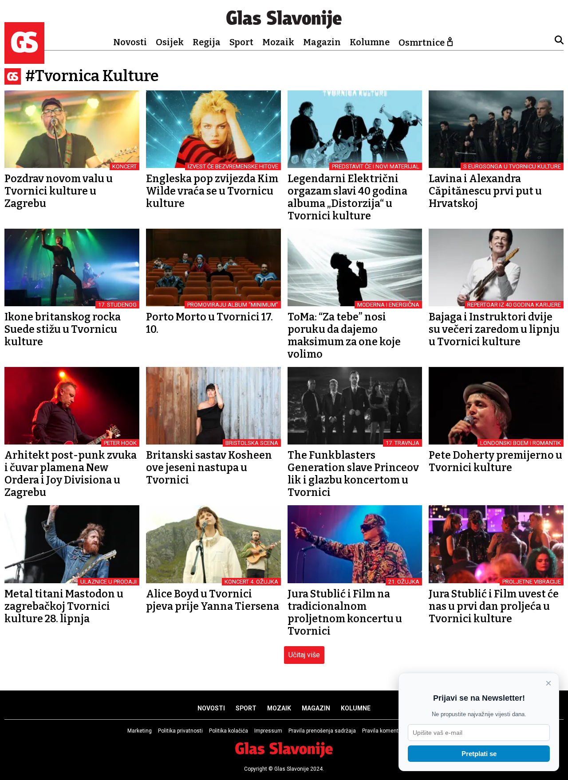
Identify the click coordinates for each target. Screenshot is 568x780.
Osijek (170, 42)
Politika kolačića (228, 731)
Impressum (268, 731)
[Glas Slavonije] (24, 59)
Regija (207, 42)
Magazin (322, 42)
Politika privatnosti (180, 731)
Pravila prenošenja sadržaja (322, 731)
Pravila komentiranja (387, 731)
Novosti (130, 42)
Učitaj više (304, 655)
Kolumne (370, 42)
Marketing (139, 731)
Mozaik (278, 42)
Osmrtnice (421, 42)
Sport (241, 42)
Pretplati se (479, 753)
